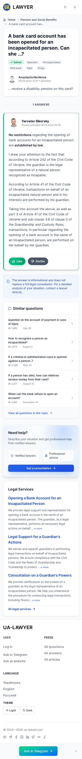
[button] (65, 7)
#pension (32, 62)
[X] (34, 737)
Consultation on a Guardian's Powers (40, 575)
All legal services (19, 609)
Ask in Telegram (15, 655)
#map (41, 68)
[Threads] (39, 737)
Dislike (40, 261)
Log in (8, 647)
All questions (54, 647)
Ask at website (14, 661)
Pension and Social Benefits (38, 19)
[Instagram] (22, 737)
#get (29, 68)
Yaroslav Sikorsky (35, 121)
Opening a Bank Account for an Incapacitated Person (34, 501)
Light (12, 710)
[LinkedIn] (28, 737)
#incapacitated (51, 62)
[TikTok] (44, 737)
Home (11, 19)
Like (19, 261)
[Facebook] (17, 737)
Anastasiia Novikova (32, 77)
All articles (52, 659)
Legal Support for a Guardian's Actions (34, 539)
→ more (38, 528)
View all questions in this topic (28, 413)
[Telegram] (11, 737)
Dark (29, 710)
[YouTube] (5, 737)
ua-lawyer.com (33, 729)
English (9, 689)
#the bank (15, 68)
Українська (11, 683)
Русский (9, 695)
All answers (53, 653)
